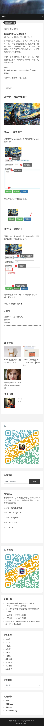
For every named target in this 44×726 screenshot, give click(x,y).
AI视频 (8, 656)
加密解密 (12, 304)
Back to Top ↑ (22, 723)
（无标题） (10, 615)
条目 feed (9, 704)
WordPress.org (11, 710)
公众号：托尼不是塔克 (13, 317)
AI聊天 (8, 652)
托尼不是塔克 (14, 721)
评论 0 (29, 37)
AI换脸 (8, 646)
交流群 (7, 319)
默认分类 (13, 29)
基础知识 (9, 659)
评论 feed (9, 707)
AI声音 (8, 639)
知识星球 (8, 322)
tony (11, 37)
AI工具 (8, 642)
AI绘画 (8, 649)
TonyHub (17, 512)
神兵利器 (9, 666)
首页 (6, 29)
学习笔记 (9, 662)
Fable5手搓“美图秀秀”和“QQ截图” (19, 609)
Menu (3, 17)
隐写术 (19, 304)
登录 (7, 701)
